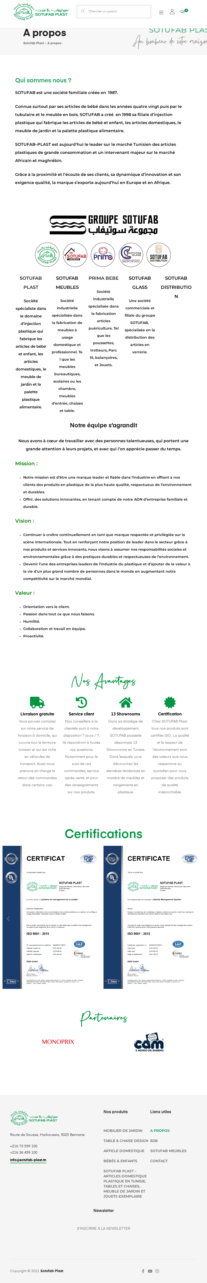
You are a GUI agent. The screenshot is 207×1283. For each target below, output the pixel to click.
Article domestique (124, 1151)
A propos (160, 1130)
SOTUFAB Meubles (168, 1151)
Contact (159, 1161)
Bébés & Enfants (120, 1161)
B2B (154, 1140)
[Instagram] (157, 1271)
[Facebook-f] (143, 1271)
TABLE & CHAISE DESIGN (126, 1140)
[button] (8, 918)
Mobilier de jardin (123, 1130)
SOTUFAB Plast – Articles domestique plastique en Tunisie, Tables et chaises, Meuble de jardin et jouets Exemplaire (125, 1184)
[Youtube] (150, 1271)
